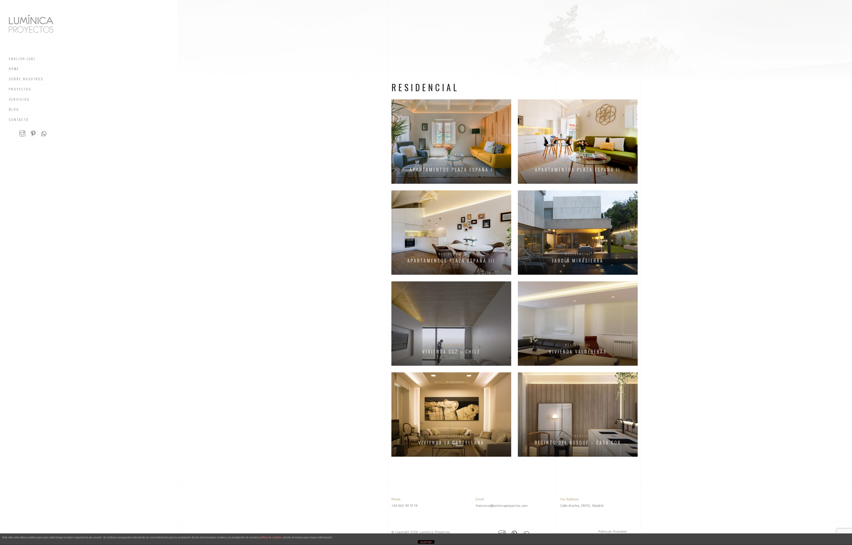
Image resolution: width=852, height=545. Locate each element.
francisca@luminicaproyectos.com (502, 505)
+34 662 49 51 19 (404, 505)
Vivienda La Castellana (451, 442)
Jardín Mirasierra (578, 260)
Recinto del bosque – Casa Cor (578, 442)
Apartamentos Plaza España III (451, 260)
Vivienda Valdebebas (578, 351)
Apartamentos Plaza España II (578, 169)
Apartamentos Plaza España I (451, 169)
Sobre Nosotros (26, 79)
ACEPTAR (426, 542)
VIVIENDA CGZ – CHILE (451, 351)
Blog (14, 109)
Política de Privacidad (612, 531)
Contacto (19, 119)
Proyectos (20, 89)
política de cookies (270, 537)
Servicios (19, 99)
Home (14, 69)
